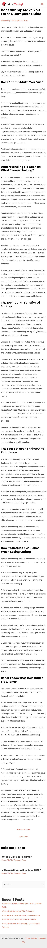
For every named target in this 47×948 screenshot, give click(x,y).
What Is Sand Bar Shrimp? (16, 856)
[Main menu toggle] (42, 4)
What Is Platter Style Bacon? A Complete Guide (21, 915)
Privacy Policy (31, 938)
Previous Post (23, 829)
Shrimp (4, 20)
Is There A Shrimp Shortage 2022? (21, 870)
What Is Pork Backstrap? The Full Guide (18, 911)
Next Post (23, 837)
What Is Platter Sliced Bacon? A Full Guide (19, 919)
